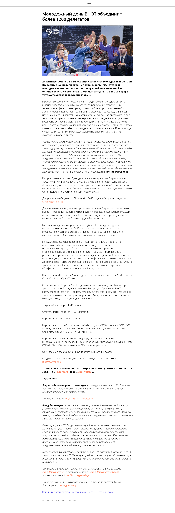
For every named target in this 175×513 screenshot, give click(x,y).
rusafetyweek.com (52, 361)
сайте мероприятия (53, 201)
